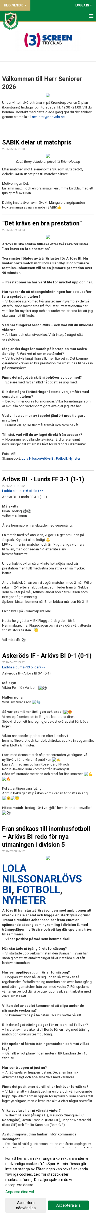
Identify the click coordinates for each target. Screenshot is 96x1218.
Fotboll (61, 458)
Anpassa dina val (19, 1192)
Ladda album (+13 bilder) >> (23, 667)
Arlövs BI (47, 458)
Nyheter (74, 458)
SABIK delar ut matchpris (36, 142)
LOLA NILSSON (23, 873)
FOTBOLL (38, 889)
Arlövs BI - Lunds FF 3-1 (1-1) (43, 479)
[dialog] (48, 1183)
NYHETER (24, 900)
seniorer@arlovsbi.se (48, 117)
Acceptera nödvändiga (26, 1205)
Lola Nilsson (31, 458)
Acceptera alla (68, 1205)
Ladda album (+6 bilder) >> (22, 491)
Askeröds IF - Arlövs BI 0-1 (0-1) (47, 655)
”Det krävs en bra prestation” (42, 223)
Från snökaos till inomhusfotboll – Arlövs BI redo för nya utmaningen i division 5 (46, 836)
